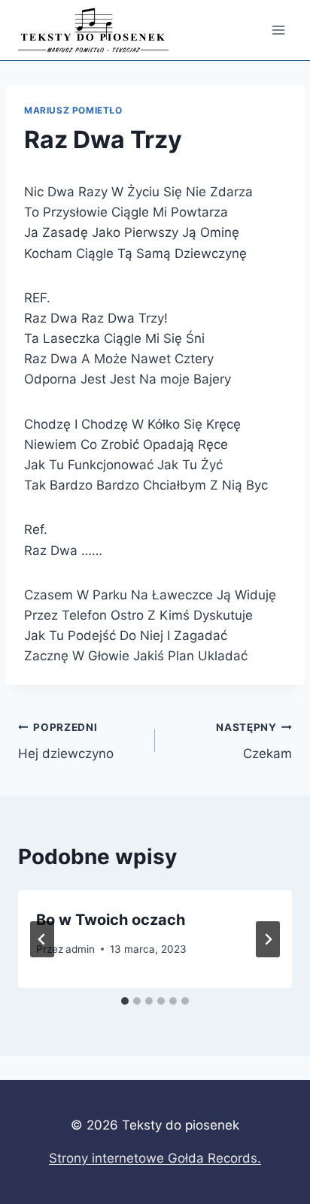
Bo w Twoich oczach (110, 920)
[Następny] (268, 939)
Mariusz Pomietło (73, 110)
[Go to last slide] (42, 939)
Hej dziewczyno (66, 741)
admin (80, 949)
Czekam (254, 741)
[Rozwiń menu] (278, 29)
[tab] (125, 1001)
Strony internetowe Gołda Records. (155, 1158)
